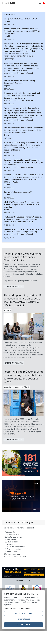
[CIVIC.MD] (9, 3)
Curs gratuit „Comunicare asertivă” (18, 192)
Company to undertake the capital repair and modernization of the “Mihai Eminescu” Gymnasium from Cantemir (22, 95)
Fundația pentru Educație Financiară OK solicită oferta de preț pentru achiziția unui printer (23, 218)
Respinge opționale (23, 613)
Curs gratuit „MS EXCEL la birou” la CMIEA (20, 19)
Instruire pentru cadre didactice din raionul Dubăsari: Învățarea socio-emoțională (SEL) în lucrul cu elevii (22, 31)
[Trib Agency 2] (21, 495)
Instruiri (7, 21)
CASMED (7, 311)
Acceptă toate (23, 624)
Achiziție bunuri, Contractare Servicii (18, 56)
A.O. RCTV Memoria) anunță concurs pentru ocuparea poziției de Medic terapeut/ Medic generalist (21, 204)
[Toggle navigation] (40, 3)
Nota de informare (10, 608)
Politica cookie (24, 608)
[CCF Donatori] (21, 463)
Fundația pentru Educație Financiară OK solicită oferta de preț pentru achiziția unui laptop (23, 230)
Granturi (7, 135)
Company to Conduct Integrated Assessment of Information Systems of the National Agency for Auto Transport (23, 162)
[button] (44, 3)
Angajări (7, 85)
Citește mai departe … (14, 286)
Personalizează (23, 619)
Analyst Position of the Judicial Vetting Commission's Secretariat (19, 82)
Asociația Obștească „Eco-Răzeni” (16, 387)
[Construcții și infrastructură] (23, 572)
